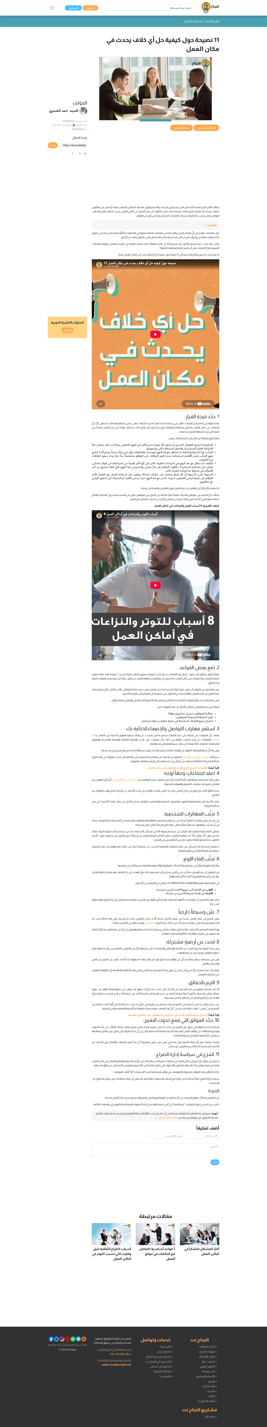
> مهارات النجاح (208, 1351)
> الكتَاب (212, 1396)
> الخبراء (212, 1391)
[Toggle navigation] (52, 8)
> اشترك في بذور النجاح (159, 1356)
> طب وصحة (209, 1371)
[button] (155, 224)
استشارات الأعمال (62, 124)
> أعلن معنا (167, 1346)
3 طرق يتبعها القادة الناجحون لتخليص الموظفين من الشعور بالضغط (168, 1014)
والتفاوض (150, 922)
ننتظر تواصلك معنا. (120, 1353)
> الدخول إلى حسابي (161, 1366)
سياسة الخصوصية (72, 1344)
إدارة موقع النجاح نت (166, 1117)
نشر (214, 1162)
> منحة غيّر (210, 1416)
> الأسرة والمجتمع (206, 1376)
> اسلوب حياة (209, 1361)
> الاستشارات (209, 1386)
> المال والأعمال (208, 1356)
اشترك (67, 330)
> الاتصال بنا (166, 1376)
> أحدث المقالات (208, 1346)
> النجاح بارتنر (165, 1351)
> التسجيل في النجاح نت (159, 1361)
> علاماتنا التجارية (163, 1371)
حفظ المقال (77, 128)
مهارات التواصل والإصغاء (195, 756)
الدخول (90, 7)
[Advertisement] (155, 153)
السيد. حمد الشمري (63, 111)
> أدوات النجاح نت (207, 1400)
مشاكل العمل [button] (181, 127)
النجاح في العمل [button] (206, 127)
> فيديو (213, 1381)
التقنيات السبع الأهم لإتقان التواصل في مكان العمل (178, 767)
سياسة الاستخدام (55, 1344)
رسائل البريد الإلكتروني (125, 779)
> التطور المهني (208, 1366)
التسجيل (73, 7)
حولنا (84, 1344)
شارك (53, 145)
